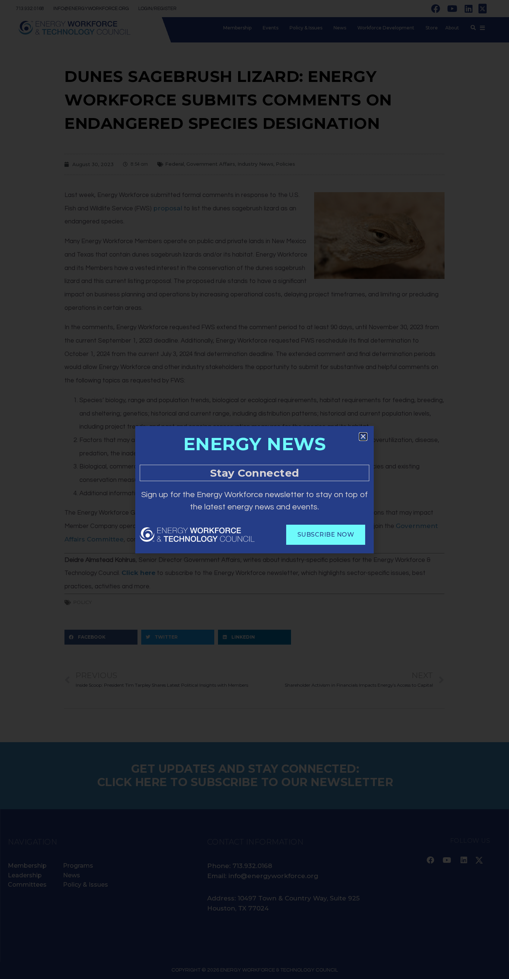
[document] (254, 489)
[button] (363, 436)
